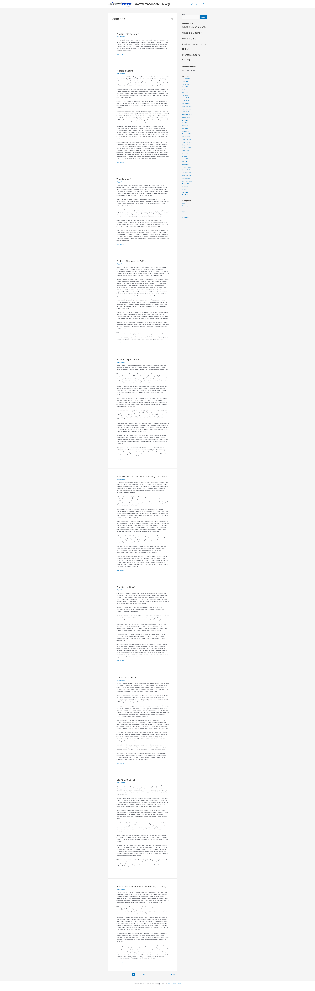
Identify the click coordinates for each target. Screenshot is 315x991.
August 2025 (185, 84)
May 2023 (185, 159)
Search (184, 14)
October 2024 (186, 112)
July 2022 (185, 186)
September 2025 (187, 81)
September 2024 (187, 114)
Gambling (185, 206)
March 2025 (185, 98)
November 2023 (187, 142)
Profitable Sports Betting (128, 359)
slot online (202, 4)
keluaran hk (185, 217)
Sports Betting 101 (125, 780)
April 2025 (185, 95)
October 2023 (186, 145)
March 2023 (185, 164)
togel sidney (193, 4)
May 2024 (185, 125)
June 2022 (185, 189)
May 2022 (185, 192)
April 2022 (185, 195)
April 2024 (185, 128)
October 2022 (186, 178)
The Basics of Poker (126, 677)
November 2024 (187, 109)
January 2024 (186, 136)
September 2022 (187, 181)
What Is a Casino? (125, 70)
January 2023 (186, 170)
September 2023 (187, 148)
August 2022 (185, 184)
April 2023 (185, 161)
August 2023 (186, 150)
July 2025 (185, 87)
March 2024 (185, 131)
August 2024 (186, 117)
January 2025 (186, 103)
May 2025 (185, 92)
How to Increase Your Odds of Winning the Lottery (141, 476)
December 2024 (187, 106)
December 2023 (187, 139)
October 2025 (186, 78)
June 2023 (185, 156)
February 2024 (186, 134)
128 (143, 974)
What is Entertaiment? (127, 34)
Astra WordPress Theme (174, 984)
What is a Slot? (123, 179)
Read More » (120, 54)
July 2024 (185, 120)
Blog (117, 36)
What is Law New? (125, 587)
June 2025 (185, 89)
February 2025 (186, 100)
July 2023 (185, 153)
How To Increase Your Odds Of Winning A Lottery (141, 886)
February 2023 (186, 167)
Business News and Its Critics (131, 261)
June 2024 (185, 123)
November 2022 (186, 175)
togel (183, 212)
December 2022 (186, 173)
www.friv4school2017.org (152, 4)
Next (173, 974)
